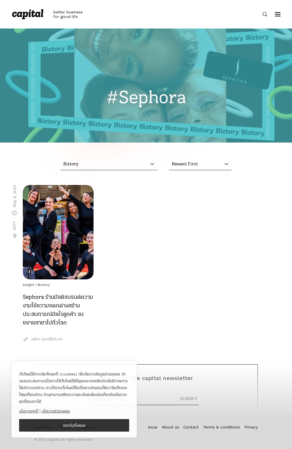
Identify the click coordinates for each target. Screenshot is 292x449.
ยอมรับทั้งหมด (74, 425)
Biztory (44, 285)
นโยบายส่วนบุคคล (56, 411)
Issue (152, 427)
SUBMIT (189, 398)
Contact (191, 427)
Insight (28, 285)
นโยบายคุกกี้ (28, 411)
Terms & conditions (221, 427)
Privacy (251, 427)
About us (170, 427)
